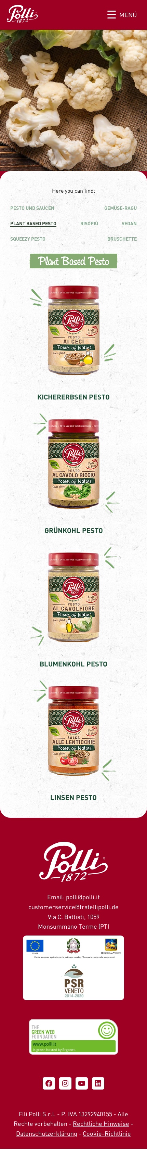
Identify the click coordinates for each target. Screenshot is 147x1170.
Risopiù (89, 223)
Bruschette (122, 239)
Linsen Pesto (73, 797)
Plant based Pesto (33, 223)
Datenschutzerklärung (46, 1133)
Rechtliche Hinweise (101, 1123)
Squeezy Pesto (27, 239)
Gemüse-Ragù (120, 208)
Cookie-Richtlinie (107, 1133)
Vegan (129, 223)
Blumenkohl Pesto (73, 664)
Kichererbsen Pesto (73, 397)
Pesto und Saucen (32, 208)
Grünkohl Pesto (73, 530)
